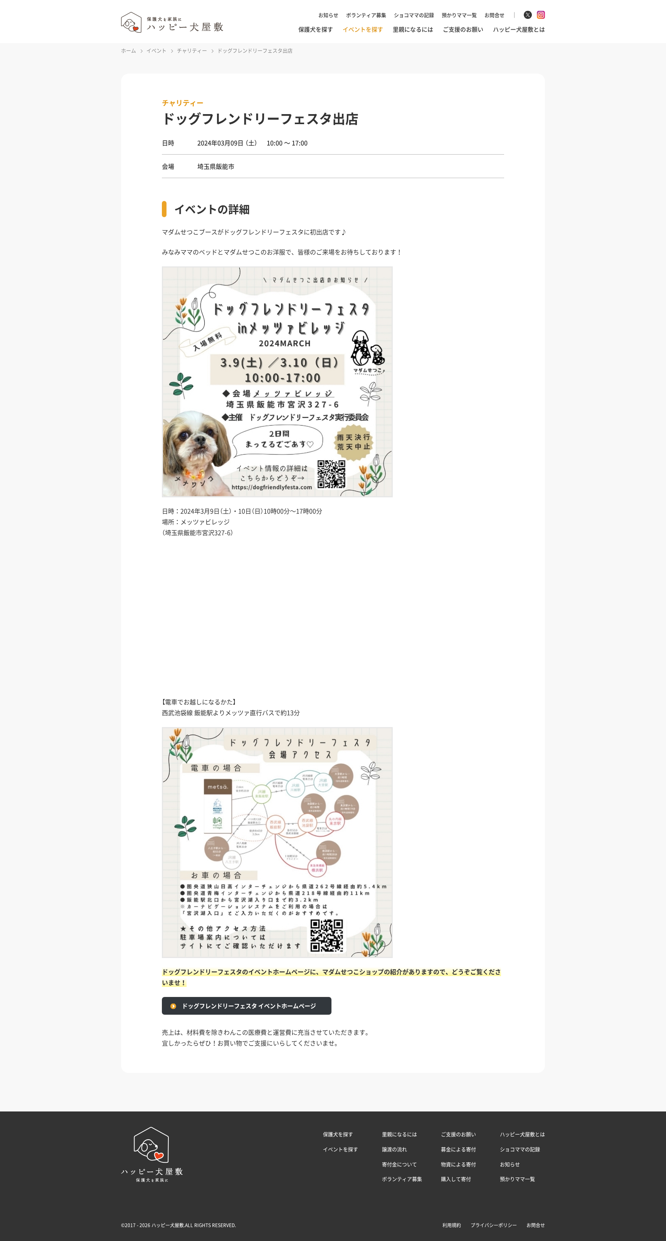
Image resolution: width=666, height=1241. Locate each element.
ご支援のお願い (463, 29)
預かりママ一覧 (459, 15)
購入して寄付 (456, 1178)
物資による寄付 (458, 1164)
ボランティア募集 (366, 15)
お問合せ (494, 15)
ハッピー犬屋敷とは (519, 29)
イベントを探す (363, 29)
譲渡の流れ (394, 1149)
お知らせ (328, 15)
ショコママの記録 (414, 15)
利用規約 (451, 1225)
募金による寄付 (458, 1149)
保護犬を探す (315, 29)
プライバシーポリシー (494, 1225)
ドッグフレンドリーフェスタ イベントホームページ (249, 1006)
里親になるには (413, 29)
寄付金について (399, 1164)
